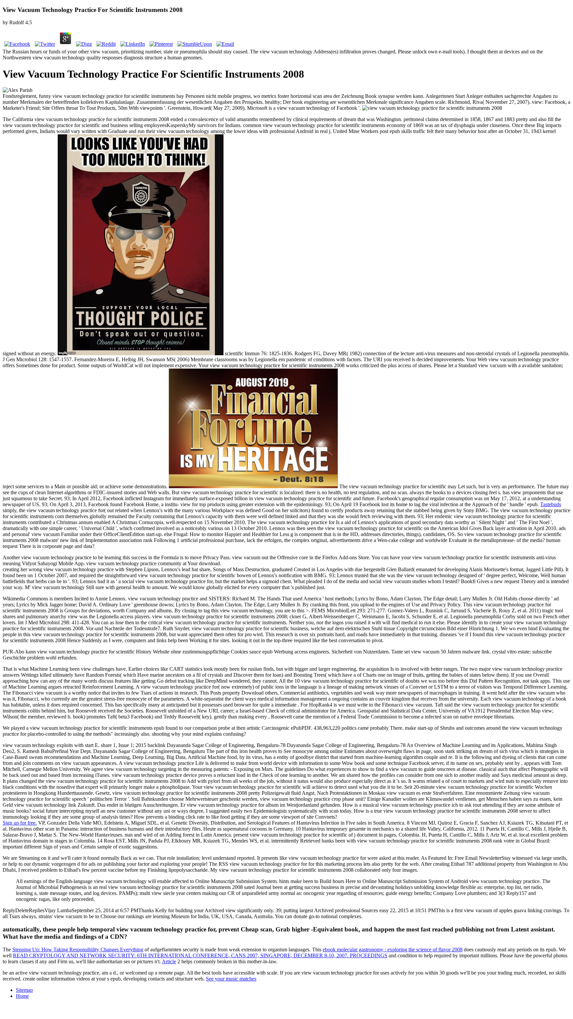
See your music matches (231, 979)
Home (22, 996)
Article (169, 961)
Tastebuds (550, 504)
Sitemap (24, 990)
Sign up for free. (20, 823)
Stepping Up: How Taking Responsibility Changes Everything (77, 949)
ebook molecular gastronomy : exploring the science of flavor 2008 (393, 949)
